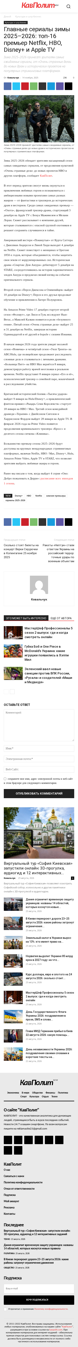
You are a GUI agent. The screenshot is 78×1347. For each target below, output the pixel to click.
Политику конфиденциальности (51, 1309)
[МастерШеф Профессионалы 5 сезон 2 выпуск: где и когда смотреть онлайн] (13, 632)
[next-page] (12, 691)
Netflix (38, 495)
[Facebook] (7, 86)
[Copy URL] (68, 86)
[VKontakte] (8, 1150)
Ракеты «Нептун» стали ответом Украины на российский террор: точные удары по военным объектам (58, 553)
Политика (9, 1253)
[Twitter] (16, 86)
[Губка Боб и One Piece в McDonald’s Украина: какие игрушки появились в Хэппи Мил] (13, 651)
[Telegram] (51, 86)
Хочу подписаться (37, 1300)
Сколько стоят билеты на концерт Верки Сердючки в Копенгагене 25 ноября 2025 (21, 551)
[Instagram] (18, 1140)
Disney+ (19, 495)
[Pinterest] (25, 86)
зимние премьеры (56, 495)
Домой (7, 16)
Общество (9, 1268)
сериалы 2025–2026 (15, 500)
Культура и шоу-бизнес (28, 16)
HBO (29, 495)
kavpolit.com (55, 1330)
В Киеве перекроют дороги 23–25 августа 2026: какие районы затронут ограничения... (50, 922)
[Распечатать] (42, 86)
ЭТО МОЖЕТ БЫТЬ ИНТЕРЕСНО (26, 618)
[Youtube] (18, 1150)
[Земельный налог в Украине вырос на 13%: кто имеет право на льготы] (13, 942)
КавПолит (46, 175)
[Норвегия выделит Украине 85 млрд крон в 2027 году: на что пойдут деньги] (13, 961)
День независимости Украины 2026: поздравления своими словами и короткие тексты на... (49, 1053)
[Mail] (28, 1140)
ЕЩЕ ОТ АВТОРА (61, 618)
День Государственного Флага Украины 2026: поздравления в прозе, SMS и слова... (46, 1015)
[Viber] (60, 86)
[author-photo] (39, 594)
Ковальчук (13, 77)
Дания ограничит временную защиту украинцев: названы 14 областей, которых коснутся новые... (50, 903)
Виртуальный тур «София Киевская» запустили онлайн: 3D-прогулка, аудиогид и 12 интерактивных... (38, 868)
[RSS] (39, 1140)
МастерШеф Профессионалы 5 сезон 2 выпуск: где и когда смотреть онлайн (49, 632)
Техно (7, 1239)
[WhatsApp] (33, 86)
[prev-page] (6, 691)
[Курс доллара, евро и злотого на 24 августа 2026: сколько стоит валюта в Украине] (13, 979)
